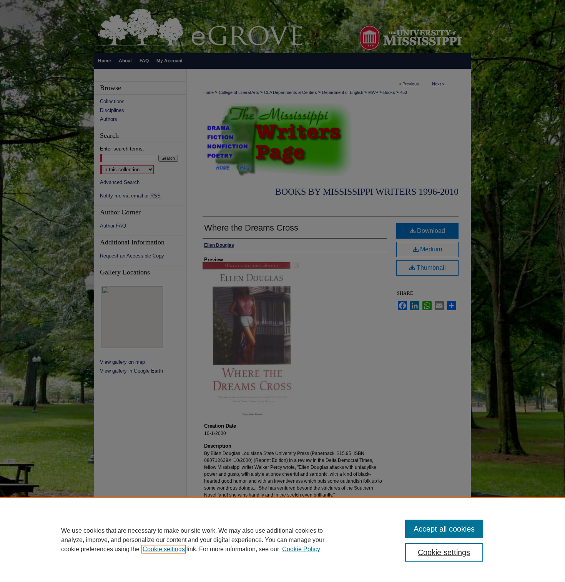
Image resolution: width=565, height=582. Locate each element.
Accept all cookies (444, 529)
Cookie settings (164, 549)
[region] (282, 539)
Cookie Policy (301, 549)
